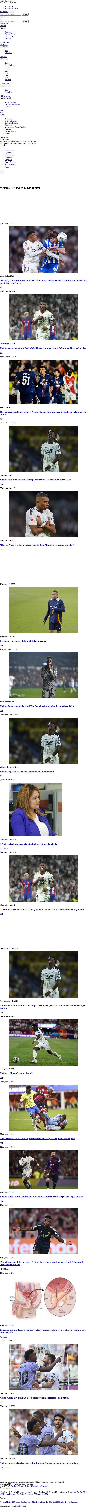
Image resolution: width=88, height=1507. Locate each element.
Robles (7, 133)
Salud (2, 110)
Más (1, 112)
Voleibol (8, 80)
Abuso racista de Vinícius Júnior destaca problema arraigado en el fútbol (34, 1398)
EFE (1, 484)
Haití (6, 51)
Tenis (6, 78)
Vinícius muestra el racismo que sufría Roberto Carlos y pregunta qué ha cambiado (39, 1463)
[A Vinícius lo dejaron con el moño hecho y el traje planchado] (44, 810)
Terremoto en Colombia (12, 8)
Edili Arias (4, 849)
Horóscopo (9, 119)
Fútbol (7, 67)
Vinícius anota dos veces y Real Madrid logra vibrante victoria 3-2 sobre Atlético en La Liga (43, 348)
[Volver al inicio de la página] (2, 172)
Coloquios (8, 125)
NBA (7, 73)
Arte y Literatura (11, 102)
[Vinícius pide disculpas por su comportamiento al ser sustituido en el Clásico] (44, 449)
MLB (7, 71)
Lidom (7, 69)
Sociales (8, 106)
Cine (6, 90)
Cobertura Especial (11, 123)
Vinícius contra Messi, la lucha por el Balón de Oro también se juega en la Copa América (41, 1196)
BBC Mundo (5, 1269)
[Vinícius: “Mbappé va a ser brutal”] (44, 1042)
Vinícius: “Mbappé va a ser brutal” (16, 1073)
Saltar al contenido (6, 1)
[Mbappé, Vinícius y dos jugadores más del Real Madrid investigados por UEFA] (44, 514)
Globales (3, 44)
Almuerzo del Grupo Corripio (15, 127)
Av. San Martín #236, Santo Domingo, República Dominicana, (22, 1502)
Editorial (8, 38)
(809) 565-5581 (43, 1494)
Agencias (3, 1337)
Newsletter (4, 137)
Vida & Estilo (5, 96)
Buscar (25, 14)
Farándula (8, 92)
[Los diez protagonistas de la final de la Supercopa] (44, 610)
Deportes (3, 57)
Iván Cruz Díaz (5, 1468)
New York (8, 53)
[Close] (1, 19)
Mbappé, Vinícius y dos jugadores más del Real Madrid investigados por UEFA (37, 545)
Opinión (3, 26)
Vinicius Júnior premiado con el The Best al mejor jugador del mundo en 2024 (37, 706)
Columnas (8, 32)
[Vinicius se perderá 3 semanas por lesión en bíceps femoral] (44, 741)
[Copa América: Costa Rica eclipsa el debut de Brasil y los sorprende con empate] (44, 1108)
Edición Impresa (10, 131)
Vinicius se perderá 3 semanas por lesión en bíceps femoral (27, 771)
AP (1, 287)
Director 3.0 (9, 36)
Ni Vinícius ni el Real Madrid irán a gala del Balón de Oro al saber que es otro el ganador (42, 909)
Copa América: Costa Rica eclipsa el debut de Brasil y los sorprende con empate (37, 1138)
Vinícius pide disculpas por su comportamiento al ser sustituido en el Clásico (35, 479)
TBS (6, 75)
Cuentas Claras (10, 34)
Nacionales (4, 24)
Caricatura (8, 129)
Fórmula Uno (9, 65)
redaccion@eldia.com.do (69, 1502)
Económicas (4, 42)
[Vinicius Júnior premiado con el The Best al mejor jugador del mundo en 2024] (44, 675)
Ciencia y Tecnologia (12, 104)
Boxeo (7, 63)
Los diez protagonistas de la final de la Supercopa (23, 641)
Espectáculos (4, 84)
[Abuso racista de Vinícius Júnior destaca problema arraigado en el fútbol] (44, 1367)
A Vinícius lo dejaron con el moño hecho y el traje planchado (28, 844)
